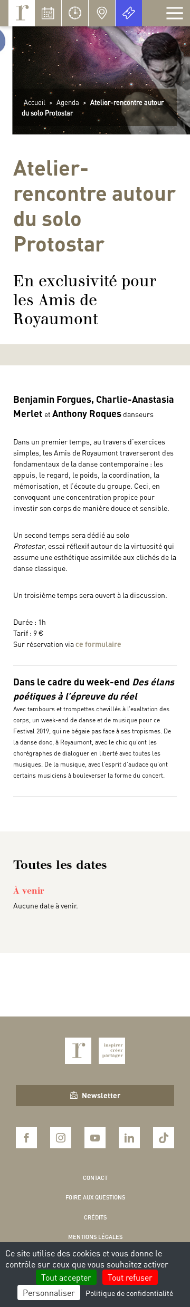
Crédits (95, 1217)
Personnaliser (49, 1292)
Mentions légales (95, 1237)
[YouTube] (95, 1137)
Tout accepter (66, 1277)
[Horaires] (75, 13)
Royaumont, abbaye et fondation (21, 13)
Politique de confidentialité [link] (129, 1293)
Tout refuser (130, 1277)
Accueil (34, 102)
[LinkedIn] (129, 1137)
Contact (95, 1178)
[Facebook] (26, 1137)
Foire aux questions (95, 1197)
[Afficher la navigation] (175, 13)
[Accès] (102, 13)
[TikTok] (163, 1137)
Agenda (67, 102)
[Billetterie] (129, 13)
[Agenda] (48, 13)
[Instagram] (60, 1137)
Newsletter (101, 1095)
